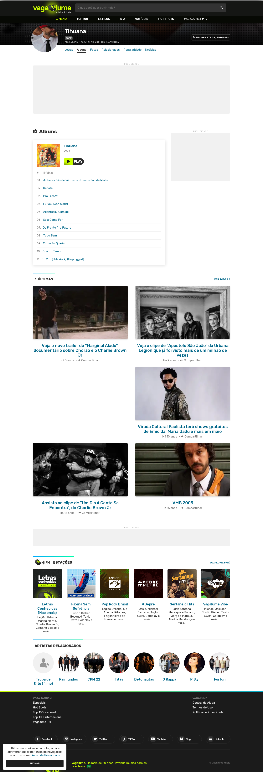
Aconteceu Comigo (56, 212)
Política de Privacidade (208, 712)
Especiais (39, 702)
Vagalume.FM (194, 19)
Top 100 (82, 19)
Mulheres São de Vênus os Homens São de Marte (75, 180)
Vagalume (52, 8)
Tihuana (75, 31)
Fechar (35, 763)
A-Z (122, 19)
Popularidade (133, 49)
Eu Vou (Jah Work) (55, 204)
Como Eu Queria (53, 243)
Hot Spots (166, 19)
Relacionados (111, 49)
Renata (48, 188)
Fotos (94, 49)
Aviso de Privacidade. (46, 755)
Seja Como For (53, 219)
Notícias (141, 19)
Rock (69, 38)
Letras (69, 49)
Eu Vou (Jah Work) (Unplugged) (63, 259)
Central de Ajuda (204, 702)
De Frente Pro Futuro (57, 227)
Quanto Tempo (52, 251)
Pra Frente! (50, 196)
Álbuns (105, 42)
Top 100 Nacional (44, 712)
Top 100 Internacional (47, 717)
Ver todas (221, 279)
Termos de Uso (203, 707)
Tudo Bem (50, 235)
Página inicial (72, 42)
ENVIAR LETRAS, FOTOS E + (212, 37)
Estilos (104, 19)
